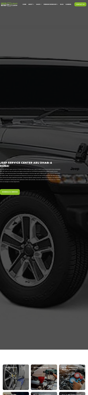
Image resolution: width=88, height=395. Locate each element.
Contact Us (80, 4)
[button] (31, 4)
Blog (61, 4)
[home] (10, 4)
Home (24, 4)
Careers (68, 4)
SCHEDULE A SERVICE (10, 192)
